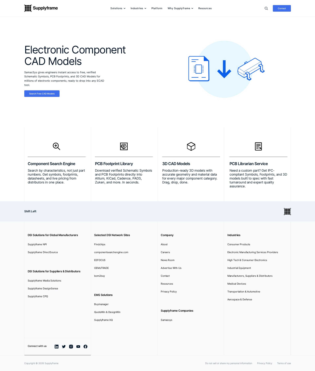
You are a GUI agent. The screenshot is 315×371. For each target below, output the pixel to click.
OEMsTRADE (101, 268)
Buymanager (101, 304)
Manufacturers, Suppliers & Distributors (250, 275)
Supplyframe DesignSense (43, 288)
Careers (165, 252)
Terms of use (284, 363)
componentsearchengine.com (111, 252)
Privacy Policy (169, 291)
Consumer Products (238, 244)
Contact (282, 8)
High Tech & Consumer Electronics (247, 260)
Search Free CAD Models (42, 93)
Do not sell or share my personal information (228, 363)
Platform (156, 8)
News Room (168, 260)
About (164, 244)
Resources (205, 8)
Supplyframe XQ (103, 319)
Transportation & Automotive (243, 291)
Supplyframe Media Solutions (44, 280)
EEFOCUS (99, 260)
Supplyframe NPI (37, 244)
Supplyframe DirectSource (43, 252)
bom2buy (99, 275)
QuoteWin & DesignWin (107, 312)
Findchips (99, 244)
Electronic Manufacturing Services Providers (252, 252)
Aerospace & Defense (239, 299)
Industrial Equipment (239, 268)
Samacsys (166, 319)
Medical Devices (236, 283)
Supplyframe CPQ (38, 296)
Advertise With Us (171, 268)
